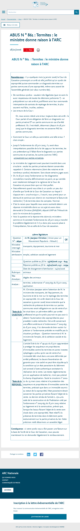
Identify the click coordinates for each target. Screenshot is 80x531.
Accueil (3, 19)
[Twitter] (35, 454)
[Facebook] (41, 454)
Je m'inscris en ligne (40, 517)
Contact (5, 480)
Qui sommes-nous (8, 477)
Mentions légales (37, 527)
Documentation (11, 19)
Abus (19, 19)
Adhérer (7, 490)
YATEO (62, 527)
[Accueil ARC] (40, 4)
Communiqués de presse (11, 483)
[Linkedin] (28, 454)
